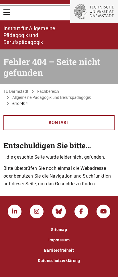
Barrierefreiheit (59, 250)
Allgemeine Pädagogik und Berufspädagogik (51, 97)
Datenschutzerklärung (59, 260)
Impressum (59, 240)
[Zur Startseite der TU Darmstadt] (94, 11)
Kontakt (59, 122)
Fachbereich (48, 91)
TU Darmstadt (15, 91)
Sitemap (59, 229)
